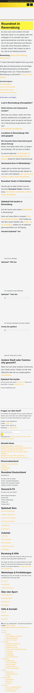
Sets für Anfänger (11, 662)
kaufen (25, 436)
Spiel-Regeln (5, 605)
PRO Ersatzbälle (6, 543)
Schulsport (4, 466)
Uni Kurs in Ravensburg (7, 87)
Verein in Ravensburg (7, 90)
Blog (4, 670)
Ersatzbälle (9, 653)
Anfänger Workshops (7, 588)
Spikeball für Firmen (12, 689)
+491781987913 (12, 427)
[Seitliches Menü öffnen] (31, 5)
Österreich (9, 681)
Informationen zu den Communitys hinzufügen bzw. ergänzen (15, 156)
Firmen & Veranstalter (12, 668)
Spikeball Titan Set (12, 647)
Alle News (4, 595)
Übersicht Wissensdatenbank (9, 464)
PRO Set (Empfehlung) (8, 511)
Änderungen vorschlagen (8, 97)
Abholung (11, 438)
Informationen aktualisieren (11, 129)
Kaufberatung (5, 525)
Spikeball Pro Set (11, 645)
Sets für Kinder (10, 664)
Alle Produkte (5, 529)
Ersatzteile (4, 536)
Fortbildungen (5, 584)
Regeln (8, 634)
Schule (13, 436)
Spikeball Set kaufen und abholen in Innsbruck (14, 457)
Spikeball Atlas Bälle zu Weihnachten (12, 446)
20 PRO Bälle (5, 549)
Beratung (6, 659)
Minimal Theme (10, 625)
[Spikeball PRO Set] (17, 398)
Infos (4, 632)
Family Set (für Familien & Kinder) (16, 649)
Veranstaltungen (11, 691)
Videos (10, 595)
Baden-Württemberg (19, 55)
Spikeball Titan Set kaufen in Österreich (12, 455)
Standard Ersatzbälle (7, 546)
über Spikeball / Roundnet (14, 636)
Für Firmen (4, 581)
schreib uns (8, 423)
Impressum (4, 619)
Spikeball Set (27, 210)
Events (5, 685)
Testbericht (18, 436)
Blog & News (10, 672)
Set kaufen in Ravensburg (8, 92)
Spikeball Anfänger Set (13, 643)
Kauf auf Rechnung (12, 657)
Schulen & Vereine (11, 666)
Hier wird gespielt (5, 84)
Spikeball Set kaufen (13, 1)
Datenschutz (5, 615)
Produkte (4, 627)
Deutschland (5, 58)
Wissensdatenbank (6, 598)
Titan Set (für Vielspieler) (8, 518)
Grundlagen (4, 469)
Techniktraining (5, 468)
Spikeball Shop (18, 384)
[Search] (2, 434)
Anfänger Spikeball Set (8, 514)
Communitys (6, 375)
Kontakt (30, 1)
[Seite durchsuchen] (28, 5)
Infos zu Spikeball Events (13, 687)
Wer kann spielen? (11, 640)
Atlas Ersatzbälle (6, 539)
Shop (5, 438)
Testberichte (10, 655)
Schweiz (8, 683)
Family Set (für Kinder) (8, 521)
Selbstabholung (23, 1)
